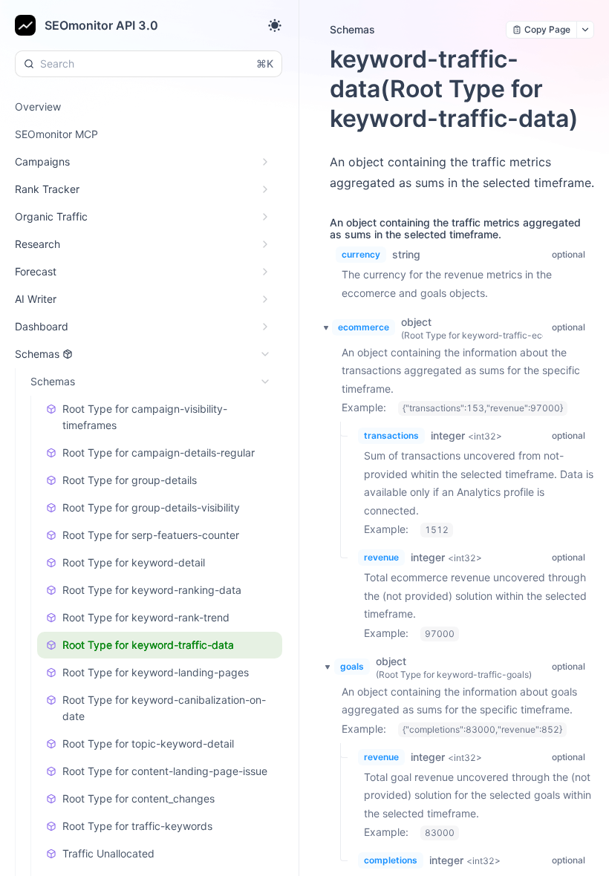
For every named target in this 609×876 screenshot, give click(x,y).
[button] (322, 327)
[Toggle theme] (274, 25)
